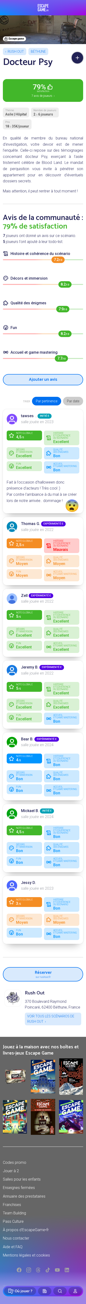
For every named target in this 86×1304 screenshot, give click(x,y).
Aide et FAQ (12, 1247)
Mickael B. (30, 810)
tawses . (29, 416)
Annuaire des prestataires (24, 1196)
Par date (73, 401)
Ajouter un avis (43, 379)
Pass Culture (13, 1221)
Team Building (14, 1213)
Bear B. (27, 739)
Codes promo (14, 1162)
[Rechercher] (60, 1291)
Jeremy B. (29, 667)
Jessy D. (28, 882)
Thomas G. (30, 523)
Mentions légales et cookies (26, 1255)
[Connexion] (75, 1291)
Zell (24, 595)
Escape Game (43, 8)
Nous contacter (16, 1238)
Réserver (43, 973)
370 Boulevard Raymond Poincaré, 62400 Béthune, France (52, 1004)
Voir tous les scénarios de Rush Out (50, 1018)
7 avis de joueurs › (43, 90)
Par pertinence (46, 401)
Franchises (12, 1204)
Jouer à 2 (11, 1171)
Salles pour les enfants (22, 1179)
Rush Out (16, 51)
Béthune (38, 51)
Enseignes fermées (19, 1187)
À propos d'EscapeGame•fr (26, 1230)
